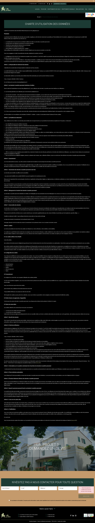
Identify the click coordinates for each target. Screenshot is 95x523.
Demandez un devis (60, 3)
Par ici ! (47, 463)
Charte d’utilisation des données (44, 521)
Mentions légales (32, 521)
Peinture (43, 9)
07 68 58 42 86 (33, 3)
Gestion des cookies (62, 521)
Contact (90, 9)
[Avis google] (90, 15)
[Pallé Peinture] (6, 11)
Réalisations (80, 9)
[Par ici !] (47, 448)
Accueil (37, 9)
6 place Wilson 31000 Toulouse (26, 516)
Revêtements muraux (68, 9)
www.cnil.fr (38, 362)
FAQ (86, 9)
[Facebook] (47, 4)
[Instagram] (51, 4)
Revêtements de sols (54, 9)
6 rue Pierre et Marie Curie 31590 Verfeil (28, 514)
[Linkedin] (49, 4)
